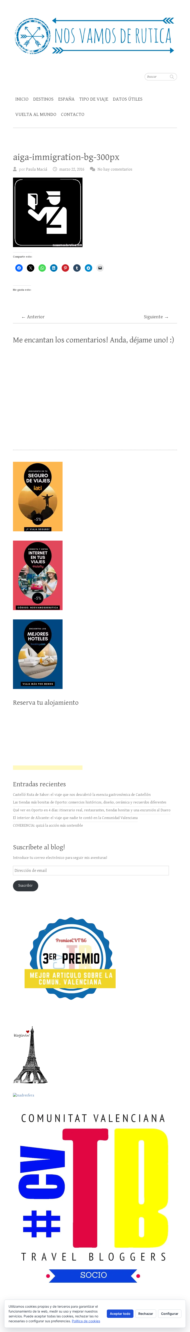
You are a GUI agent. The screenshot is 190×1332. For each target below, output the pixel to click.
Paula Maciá (36, 169)
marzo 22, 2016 (71, 169)
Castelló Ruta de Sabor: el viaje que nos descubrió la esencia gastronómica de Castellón (82, 795)
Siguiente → (156, 317)
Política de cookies (86, 1321)
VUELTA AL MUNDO (35, 114)
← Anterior (32, 317)
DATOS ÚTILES (127, 99)
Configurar (169, 1314)
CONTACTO (72, 114)
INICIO (21, 99)
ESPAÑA (66, 99)
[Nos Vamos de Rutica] (95, 33)
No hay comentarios (115, 169)
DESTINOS (43, 99)
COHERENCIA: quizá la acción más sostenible (48, 825)
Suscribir (25, 885)
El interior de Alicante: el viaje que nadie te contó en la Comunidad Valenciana (75, 818)
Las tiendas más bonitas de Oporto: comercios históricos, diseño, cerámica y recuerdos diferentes (89, 802)
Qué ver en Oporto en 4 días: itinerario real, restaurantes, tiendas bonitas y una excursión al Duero (92, 810)
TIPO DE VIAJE (93, 99)
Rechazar (145, 1314)
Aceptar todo (120, 1314)
